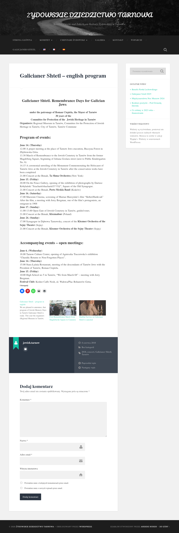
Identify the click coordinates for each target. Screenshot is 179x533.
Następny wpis (88, 367)
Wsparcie (136, 40)
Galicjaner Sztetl (24, 49)
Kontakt (118, 40)
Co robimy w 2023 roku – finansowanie (143, 111)
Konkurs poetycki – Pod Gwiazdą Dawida (146, 104)
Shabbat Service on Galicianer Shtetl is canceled (91, 318)
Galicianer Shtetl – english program (63, 75)
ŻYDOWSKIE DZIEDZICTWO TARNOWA (89, 15)
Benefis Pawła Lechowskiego (144, 89)
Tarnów (85, 354)
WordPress (85, 526)
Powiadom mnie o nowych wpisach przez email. (43, 488)
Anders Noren (149, 526)
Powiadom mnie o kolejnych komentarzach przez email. (46, 483)
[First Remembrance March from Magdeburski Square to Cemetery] (63, 308)
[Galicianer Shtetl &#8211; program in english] (35, 310)
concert (90, 351)
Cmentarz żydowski (72, 40)
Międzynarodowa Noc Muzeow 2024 (148, 98)
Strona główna (22, 40)
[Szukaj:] (148, 71)
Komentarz (25, 400)
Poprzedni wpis (89, 363)
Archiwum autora (25, 349)
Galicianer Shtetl (103, 351)
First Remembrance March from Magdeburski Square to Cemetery (63, 318)
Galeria (100, 40)
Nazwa (24, 440)
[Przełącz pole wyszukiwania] (165, 49)
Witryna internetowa (29, 468)
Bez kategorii (88, 347)
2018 (84, 351)
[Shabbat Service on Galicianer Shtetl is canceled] (92, 308)
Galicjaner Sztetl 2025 (141, 93)
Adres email (26, 454)
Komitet (45, 40)
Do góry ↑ (165, 526)
